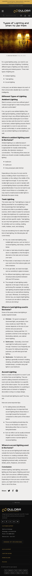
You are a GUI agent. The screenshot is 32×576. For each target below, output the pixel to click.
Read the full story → (19, 2)
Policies (4, 561)
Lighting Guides (7, 553)
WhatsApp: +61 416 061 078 (9, 531)
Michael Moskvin (13, 55)
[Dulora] (23, 11)
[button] (29, 16)
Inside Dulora (6, 557)
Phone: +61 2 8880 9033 (8, 533)
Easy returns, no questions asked (16, 5)
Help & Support (6, 549)
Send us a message (7, 529)
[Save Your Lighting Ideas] (21, 16)
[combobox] (10, 15)
